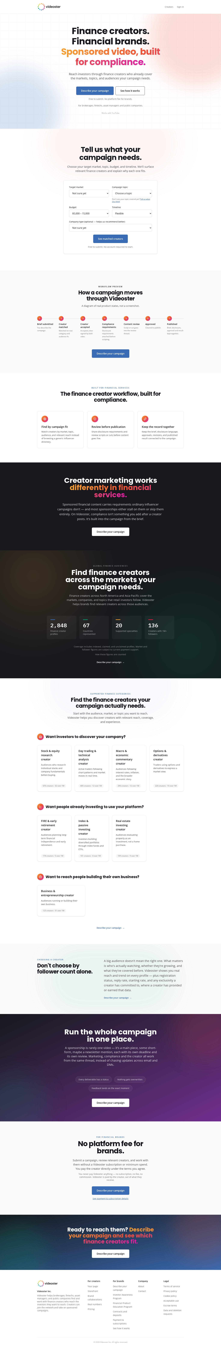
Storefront (93, 1291)
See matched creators (110, 238)
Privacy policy (170, 1291)
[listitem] (54, 768)
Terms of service (171, 1286)
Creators (169, 6)
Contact (142, 1291)
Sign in (180, 6)
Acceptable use (171, 1300)
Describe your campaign (95, 90)
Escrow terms (170, 1305)
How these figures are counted (110, 654)
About (141, 1286)
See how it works (130, 90)
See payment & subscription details (110, 1198)
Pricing (91, 1309)
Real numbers (95, 1304)
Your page (93, 1286)
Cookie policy (169, 1295)
